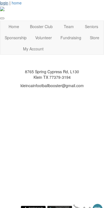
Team (69, 26)
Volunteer (43, 37)
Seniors (91, 26)
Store (94, 37)
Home (14, 26)
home (17, 3)
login (4, 3)
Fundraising (70, 37)
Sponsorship (16, 37)
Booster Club (41, 26)
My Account (33, 49)
